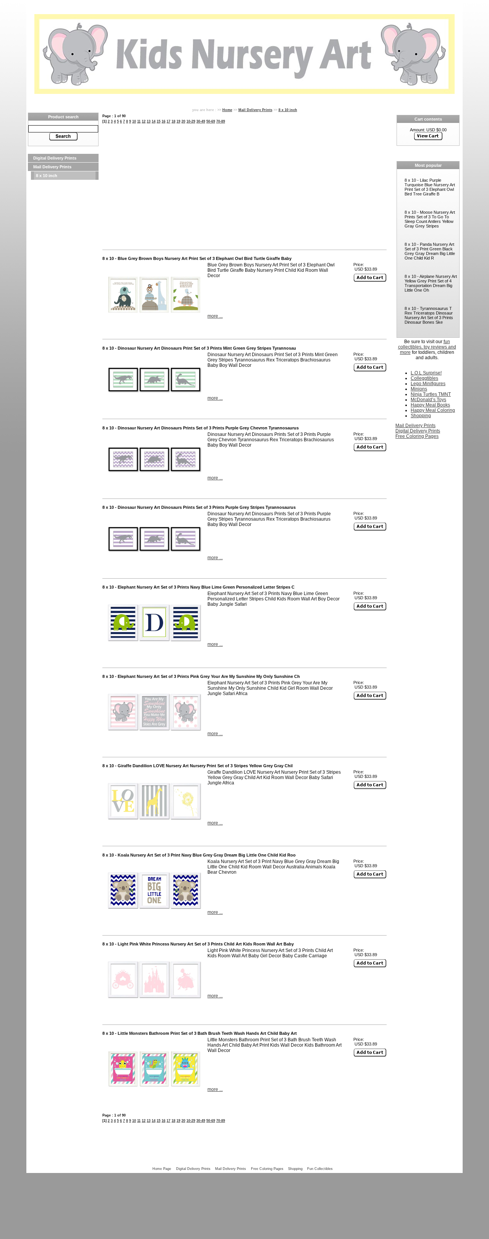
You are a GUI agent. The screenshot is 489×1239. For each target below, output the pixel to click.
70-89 (220, 121)
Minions (419, 389)
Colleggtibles (424, 378)
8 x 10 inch (46, 175)
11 (139, 121)
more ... (215, 316)
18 (173, 121)
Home (227, 110)
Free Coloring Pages (417, 436)
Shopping (421, 415)
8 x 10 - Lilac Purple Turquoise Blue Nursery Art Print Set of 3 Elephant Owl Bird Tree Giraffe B (430, 187)
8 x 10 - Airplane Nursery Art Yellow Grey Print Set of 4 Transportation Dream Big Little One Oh (431, 283)
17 (168, 121)
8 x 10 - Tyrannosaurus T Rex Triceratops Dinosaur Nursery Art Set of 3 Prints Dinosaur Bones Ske (429, 315)
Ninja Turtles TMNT (431, 394)
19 (178, 121)
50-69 (210, 121)
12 (144, 121)
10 (134, 121)
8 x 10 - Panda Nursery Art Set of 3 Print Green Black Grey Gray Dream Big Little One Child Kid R (430, 251)
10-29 (190, 121)
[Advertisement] (63, 294)
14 (153, 121)
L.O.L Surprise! (426, 373)
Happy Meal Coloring (433, 410)
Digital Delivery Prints (54, 158)
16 (163, 121)
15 (158, 121)
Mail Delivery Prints (52, 167)
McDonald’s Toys (428, 399)
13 (149, 121)
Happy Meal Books (430, 405)
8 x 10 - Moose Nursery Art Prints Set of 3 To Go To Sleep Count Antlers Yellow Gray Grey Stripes (430, 219)
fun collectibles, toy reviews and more (427, 347)
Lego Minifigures (428, 383)
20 (183, 121)
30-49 (200, 121)
